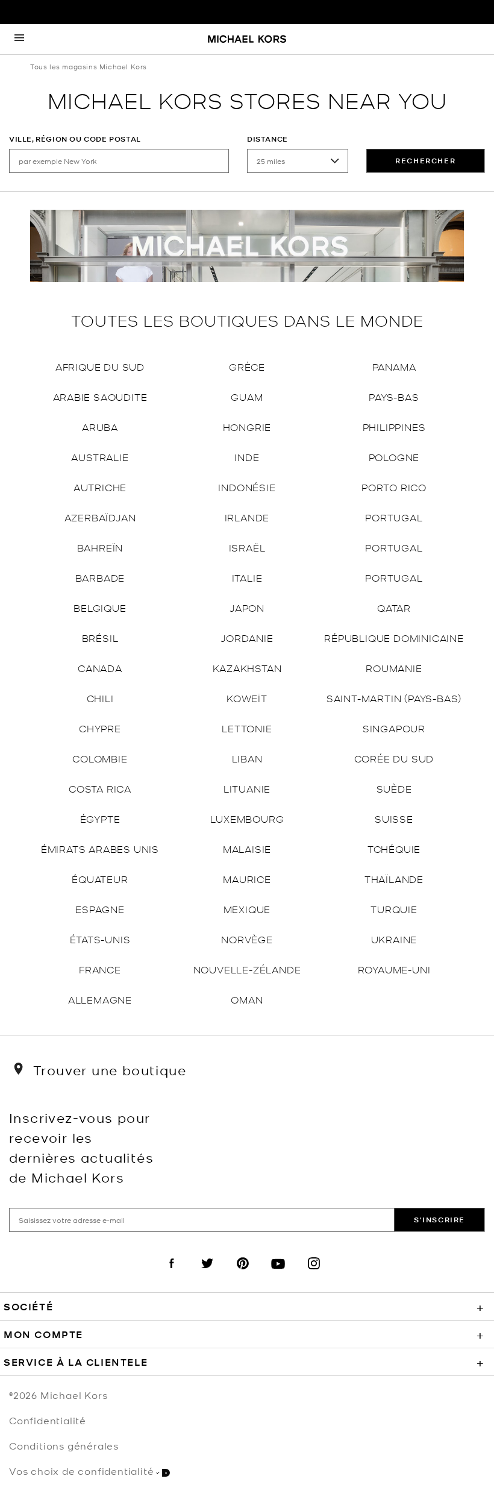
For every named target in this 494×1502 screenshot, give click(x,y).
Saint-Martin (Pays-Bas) (394, 697)
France (100, 969)
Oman (247, 999)
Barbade (100, 577)
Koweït (247, 697)
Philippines (394, 426)
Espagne (100, 908)
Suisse (394, 818)
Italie (247, 577)
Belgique (99, 607)
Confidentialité (47, 1420)
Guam (247, 396)
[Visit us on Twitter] (207, 1273)
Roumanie (394, 667)
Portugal (393, 517)
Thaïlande (394, 878)
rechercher (425, 161)
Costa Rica (100, 788)
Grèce (247, 366)
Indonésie (246, 486)
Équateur (100, 878)
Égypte (100, 818)
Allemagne (100, 999)
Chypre (100, 727)
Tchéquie (394, 848)
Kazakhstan (247, 667)
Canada (100, 667)
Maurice (247, 878)
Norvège (247, 938)
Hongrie (247, 426)
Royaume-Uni (394, 969)
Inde (246, 456)
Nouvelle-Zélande (247, 969)
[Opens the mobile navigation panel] (19, 39)
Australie (99, 456)
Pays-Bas (394, 396)
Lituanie (247, 788)
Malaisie (247, 848)
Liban (247, 758)
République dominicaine (394, 637)
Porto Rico (394, 486)
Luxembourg (247, 818)
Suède (394, 788)
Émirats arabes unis (100, 848)
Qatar (394, 607)
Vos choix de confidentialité (81, 1470)
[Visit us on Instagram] (314, 1273)
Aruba (100, 426)
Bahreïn (100, 547)
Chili (100, 697)
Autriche (100, 486)
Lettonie (247, 727)
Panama (394, 366)
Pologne (394, 456)
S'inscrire (439, 1219)
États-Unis (100, 938)
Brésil (100, 637)
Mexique (247, 908)
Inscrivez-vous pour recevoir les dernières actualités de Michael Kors (81, 1147)
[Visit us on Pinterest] (243, 1273)
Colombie (99, 758)
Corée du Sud (394, 758)
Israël (247, 547)
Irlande (247, 517)
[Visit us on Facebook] (171, 1273)
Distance (267, 139)
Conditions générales (64, 1445)
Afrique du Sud (100, 366)
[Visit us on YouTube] (278, 1273)
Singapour (394, 727)
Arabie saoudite (100, 396)
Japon (247, 607)
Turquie (393, 908)
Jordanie (246, 637)
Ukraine (394, 938)
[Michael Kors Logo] (247, 39)
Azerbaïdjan (100, 517)
